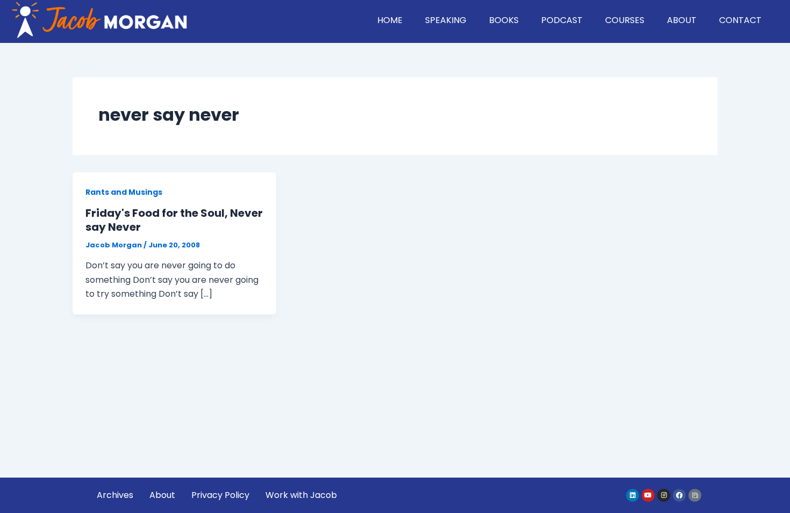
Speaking (445, 20)
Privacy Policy (220, 495)
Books (504, 20)
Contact (740, 20)
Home (390, 20)
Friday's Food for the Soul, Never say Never (174, 220)
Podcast (562, 20)
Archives (115, 495)
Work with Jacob (301, 495)
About (681, 20)
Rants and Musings (123, 192)
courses (624, 20)
